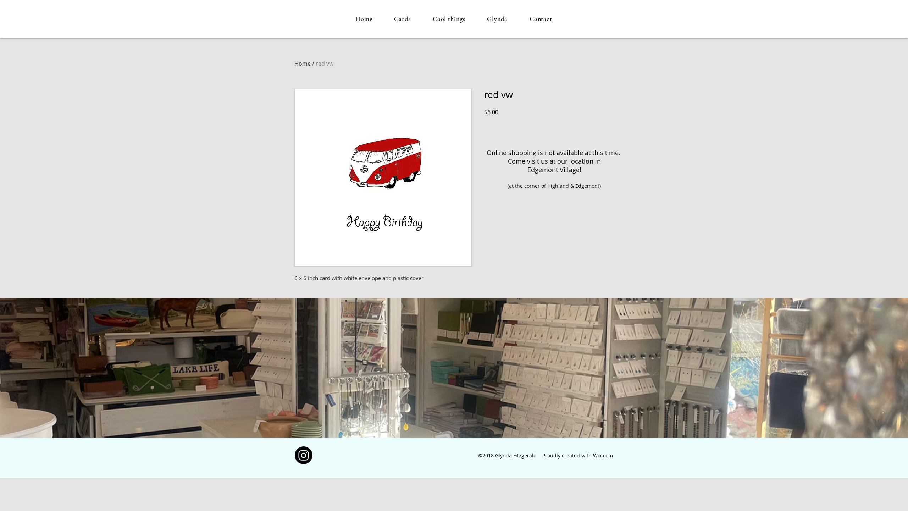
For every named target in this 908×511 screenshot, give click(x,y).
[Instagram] (303, 455)
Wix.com (603, 455)
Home (302, 63)
